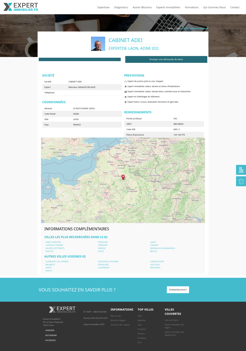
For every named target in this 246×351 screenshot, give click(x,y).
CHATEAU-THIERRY (54, 245)
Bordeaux (142, 338)
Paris (140, 316)
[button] (123, 177)
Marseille (142, 320)
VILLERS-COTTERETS (55, 248)
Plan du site (116, 316)
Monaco (141, 333)
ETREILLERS (103, 264)
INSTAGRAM (51, 335)
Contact (234, 7)
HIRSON (101, 248)
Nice (140, 342)
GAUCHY (50, 251)
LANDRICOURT (157, 261)
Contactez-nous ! (178, 289)
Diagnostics (121, 7)
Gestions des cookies (120, 324)
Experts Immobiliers (168, 7)
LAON (177, 28)
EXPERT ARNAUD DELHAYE (195, 28)
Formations (192, 7)
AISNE (170, 28)
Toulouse (142, 329)
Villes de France (172, 320)
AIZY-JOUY (155, 264)
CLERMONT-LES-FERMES (57, 261)
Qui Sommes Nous (214, 7)
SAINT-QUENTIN (53, 242)
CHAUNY (154, 245)
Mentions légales (118, 320)
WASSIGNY (155, 267)
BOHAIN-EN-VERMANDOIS (162, 248)
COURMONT (104, 267)
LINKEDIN (49, 330)
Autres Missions (142, 7)
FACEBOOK (50, 340)
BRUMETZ (50, 264)
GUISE (101, 251)
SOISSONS (103, 242)
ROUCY (49, 270)
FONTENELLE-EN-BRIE (108, 261)
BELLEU (153, 251)
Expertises (103, 7)
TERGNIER (102, 245)
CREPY (49, 267)
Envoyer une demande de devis (166, 59)
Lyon (140, 324)
